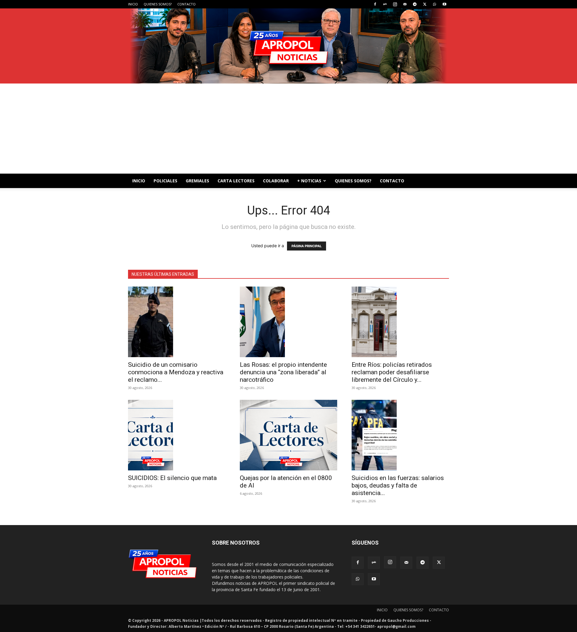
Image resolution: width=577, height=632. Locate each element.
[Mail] (404, 4)
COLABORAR (276, 181)
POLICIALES (165, 181)
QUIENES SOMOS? (158, 4)
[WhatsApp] (434, 4)
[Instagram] (394, 4)
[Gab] (384, 4)
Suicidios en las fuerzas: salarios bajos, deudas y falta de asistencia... (398, 485)
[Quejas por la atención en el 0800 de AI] (288, 435)
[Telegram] (414, 4)
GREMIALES (197, 181)
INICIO (133, 4)
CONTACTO (186, 4)
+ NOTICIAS (309, 181)
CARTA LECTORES (236, 181)
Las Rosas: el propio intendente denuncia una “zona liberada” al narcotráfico (283, 372)
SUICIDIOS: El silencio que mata (172, 478)
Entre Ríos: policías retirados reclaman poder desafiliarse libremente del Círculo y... (392, 372)
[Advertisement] (288, 129)
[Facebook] (375, 4)
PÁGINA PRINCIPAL (307, 246)
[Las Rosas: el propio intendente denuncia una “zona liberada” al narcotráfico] (288, 322)
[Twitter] (424, 4)
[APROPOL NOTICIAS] (288, 46)
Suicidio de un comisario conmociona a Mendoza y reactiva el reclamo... (175, 372)
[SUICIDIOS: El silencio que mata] (176, 435)
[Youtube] (444, 4)
